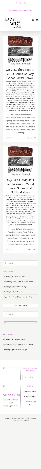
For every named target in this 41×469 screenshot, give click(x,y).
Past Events (27, 81)
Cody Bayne (22, 89)
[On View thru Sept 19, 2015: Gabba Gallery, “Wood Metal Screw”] (20, 50)
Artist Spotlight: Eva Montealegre (15, 286)
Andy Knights (21, 83)
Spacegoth (18, 106)
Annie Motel (29, 83)
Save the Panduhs (27, 104)
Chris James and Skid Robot (18, 87)
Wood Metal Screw (22, 110)
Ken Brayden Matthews (19, 95)
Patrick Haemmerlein (26, 102)
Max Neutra (23, 99)
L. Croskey (25, 97)
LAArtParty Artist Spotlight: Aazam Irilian (18, 281)
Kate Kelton (9, 95)
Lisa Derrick (31, 97)
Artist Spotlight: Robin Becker (14, 291)
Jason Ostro (27, 91)
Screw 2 (13, 106)
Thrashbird (23, 108)
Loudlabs (9, 99)
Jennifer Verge (14, 93)
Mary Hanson (15, 99)
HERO (13, 91)
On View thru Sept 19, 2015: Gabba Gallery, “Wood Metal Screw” (20, 44)
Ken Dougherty (30, 95)
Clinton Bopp (15, 89)
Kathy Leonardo (12, 81)
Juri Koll (32, 93)
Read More (8, 138)
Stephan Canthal (26, 106)
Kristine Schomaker (16, 97)
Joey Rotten (21, 93)
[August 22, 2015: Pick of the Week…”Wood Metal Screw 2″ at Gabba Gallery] (20, 161)
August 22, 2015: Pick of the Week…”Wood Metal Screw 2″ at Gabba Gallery (20, 153)
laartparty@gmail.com (11, 405)
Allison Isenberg (13, 83)
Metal (28, 99)
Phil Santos (13, 104)
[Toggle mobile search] (33, 20)
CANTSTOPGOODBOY (26, 85)
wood (14, 110)
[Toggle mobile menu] (37, 20)
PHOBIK (19, 104)
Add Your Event (30, 391)
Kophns (8, 97)
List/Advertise (30, 396)
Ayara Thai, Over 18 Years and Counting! (18, 297)
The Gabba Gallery (15, 108)
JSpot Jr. (27, 93)
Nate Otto (15, 101)
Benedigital (9, 85)
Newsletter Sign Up (20, 305)
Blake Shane (16, 85)
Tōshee (29, 108)
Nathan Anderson (23, 101)
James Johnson (19, 91)
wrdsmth (29, 110)
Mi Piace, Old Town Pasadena (14, 276)
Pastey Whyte (16, 102)
